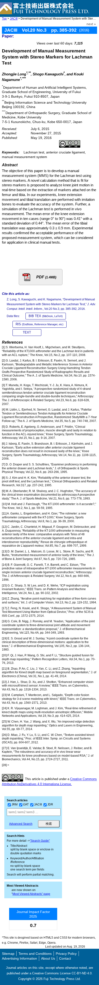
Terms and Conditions (35, 954)
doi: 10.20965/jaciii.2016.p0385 (71, 38)
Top (4, 18)
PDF (46, 277)
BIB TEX (46, 316)
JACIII (14, 18)
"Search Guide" (40, 840)
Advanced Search (20, 824)
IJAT (26, 804)
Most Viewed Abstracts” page (31, 894)
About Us (48, 958)
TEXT (27, 332)
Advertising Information (19, 958)
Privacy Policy (66, 954)
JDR (50, 804)
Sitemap (8, 954)
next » (91, 24)
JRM (15, 804)
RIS (39, 324)
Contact (65, 958)
